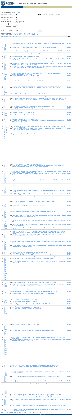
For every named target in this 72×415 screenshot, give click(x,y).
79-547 (5, 69)
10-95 (5, 248)
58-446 (5, 192)
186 (4, 367)
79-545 (5, 68)
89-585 (5, 64)
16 (19, 34)
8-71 (4, 136)
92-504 (5, 271)
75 (4, 56)
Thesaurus (19, 12)
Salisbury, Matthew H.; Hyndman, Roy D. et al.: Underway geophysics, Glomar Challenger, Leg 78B (33, 330)
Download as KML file (31, 33)
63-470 (5, 237)
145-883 (5, 228)
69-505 (5, 265)
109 (4, 334)
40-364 (5, 49)
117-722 (5, 199)
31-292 (5, 148)
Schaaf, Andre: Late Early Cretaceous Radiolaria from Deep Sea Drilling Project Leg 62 (30, 80)
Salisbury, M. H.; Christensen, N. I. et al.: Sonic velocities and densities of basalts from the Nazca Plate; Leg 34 (35, 365)
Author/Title (14, 36)
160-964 (5, 372)
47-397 (5, 292)
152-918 (5, 407)
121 (4, 169)
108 (4, 224)
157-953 (5, 97)
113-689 (5, 54)
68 (4, 258)
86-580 (5, 257)
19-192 (5, 41)
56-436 (5, 206)
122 (4, 165)
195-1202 (5, 297)
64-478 (5, 177)
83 (4, 268)
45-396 (5, 212)
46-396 (5, 214)
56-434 (5, 377)
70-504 (5, 267)
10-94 (5, 247)
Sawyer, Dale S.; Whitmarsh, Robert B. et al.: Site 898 (23, 114)
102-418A (6, 323)
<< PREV (2, 34)
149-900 (5, 111)
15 (17, 34)
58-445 (5, 191)
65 (4, 179)
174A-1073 (6, 124)
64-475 (5, 175)
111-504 (5, 273)
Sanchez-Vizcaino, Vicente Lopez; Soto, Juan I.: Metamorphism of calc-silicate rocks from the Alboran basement (35, 254)
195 (4, 131)
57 (4, 201)
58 (4, 190)
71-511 (5, 71)
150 (4, 398)
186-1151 (5, 369)
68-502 (5, 259)
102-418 (5, 92)
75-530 (5, 57)
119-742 (5, 388)
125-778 (5, 129)
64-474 (5, 174)
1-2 (4, 94)
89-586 (5, 65)
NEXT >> (39, 34)
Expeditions (14, 12)
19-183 (5, 40)
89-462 (5, 78)
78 (4, 332)
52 (4, 87)
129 (4, 366)
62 (4, 80)
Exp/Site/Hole (6, 36)
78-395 (5, 333)
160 (4, 371)
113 (4, 53)
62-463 (5, 81)
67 (4, 162)
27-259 (5, 44)
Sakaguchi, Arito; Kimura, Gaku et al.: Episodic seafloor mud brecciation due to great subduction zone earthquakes (36, 394)
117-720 (5, 197)
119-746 (5, 392)
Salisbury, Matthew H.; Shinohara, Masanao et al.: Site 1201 (24, 299)
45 (4, 211)
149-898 (5, 115)
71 (4, 70)
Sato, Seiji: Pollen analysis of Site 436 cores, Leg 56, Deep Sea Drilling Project (28, 205)
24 (32, 34)
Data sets (3, 12)
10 (9, 34)
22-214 (5, 142)
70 (4, 266)
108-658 (5, 225)
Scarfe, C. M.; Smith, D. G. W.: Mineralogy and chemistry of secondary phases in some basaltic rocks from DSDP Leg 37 (37, 86)
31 (4, 147)
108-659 (5, 226)
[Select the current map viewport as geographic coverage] (15, 22)
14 (15, 34)
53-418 (5, 90)
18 (22, 34)
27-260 (5, 45)
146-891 (5, 285)
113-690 (5, 55)
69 (4, 263)
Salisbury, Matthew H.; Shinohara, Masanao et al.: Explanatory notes (26, 307)
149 (4, 110)
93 (4, 220)
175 (4, 50)
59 (4, 160)
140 (4, 276)
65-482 (5, 180)
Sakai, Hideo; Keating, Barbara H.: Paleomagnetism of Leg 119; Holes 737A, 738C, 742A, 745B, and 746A (34, 383)
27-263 (5, 46)
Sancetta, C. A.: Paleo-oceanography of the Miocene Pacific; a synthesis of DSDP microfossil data (32, 281)
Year (10, 36)
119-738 (5, 386)
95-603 (5, 223)
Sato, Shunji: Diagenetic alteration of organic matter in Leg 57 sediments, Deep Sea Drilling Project (33, 201)
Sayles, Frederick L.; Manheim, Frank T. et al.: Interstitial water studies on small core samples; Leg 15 (33, 106)
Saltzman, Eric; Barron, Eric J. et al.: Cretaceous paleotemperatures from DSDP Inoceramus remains (33, 293)
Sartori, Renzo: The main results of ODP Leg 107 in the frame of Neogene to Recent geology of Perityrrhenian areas (36, 218)
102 (4, 91)
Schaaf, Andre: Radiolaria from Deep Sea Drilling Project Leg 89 (25, 75)
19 (24, 34)
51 (4, 355)
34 (4, 152)
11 (10, 34)
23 (30, 34)
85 (4, 399)
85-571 (5, 400)
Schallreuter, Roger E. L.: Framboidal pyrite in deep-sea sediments (26, 56)
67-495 (5, 163)
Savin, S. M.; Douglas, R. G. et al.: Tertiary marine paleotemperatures (26, 164)
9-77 (4, 62)
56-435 (5, 378)
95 (4, 222)
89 (4, 63)
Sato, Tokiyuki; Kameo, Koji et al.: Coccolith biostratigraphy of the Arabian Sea (28, 196)
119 (4, 383)
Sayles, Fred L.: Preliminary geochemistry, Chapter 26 (23, 107)
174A (5, 123)
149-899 (5, 113)
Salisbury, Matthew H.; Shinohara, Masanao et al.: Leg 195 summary (26, 306)
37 (4, 86)
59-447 (5, 216)
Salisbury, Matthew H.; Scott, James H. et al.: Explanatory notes (25, 324)
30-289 (5, 146)
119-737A (5, 385)
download (69, 43)
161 (4, 254)
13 (14, 34)
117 (4, 196)
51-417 (5, 356)
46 (4, 213)
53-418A (5, 320)
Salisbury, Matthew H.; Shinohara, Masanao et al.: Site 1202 (24, 296)
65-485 (5, 182)
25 (34, 34)
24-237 (5, 144)
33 (4, 150)
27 (4, 43)
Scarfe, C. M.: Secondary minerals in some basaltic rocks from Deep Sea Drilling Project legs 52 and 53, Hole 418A (36, 87)
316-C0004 (6, 396)
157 (4, 96)
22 (29, 34)
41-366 (5, 283)
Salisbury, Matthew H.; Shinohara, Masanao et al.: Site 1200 (24, 301)
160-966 (5, 373)
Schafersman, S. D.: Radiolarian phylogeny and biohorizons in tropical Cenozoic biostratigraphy (32, 61)
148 (4, 278)
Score (2, 36)
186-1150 (5, 368)
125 (4, 128)
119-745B (5, 391)
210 (4, 120)
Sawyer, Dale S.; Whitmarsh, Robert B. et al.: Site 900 (23, 110)
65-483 (5, 181)
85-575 (5, 404)
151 (4, 193)
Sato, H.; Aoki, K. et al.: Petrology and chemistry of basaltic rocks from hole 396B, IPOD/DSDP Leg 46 (33, 211)
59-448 (5, 161)
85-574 (5, 403)
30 (4, 145)
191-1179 (5, 240)
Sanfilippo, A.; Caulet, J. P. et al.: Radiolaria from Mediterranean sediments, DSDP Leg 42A (31, 252)
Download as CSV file (22, 33)
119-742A (5, 389)
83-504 (5, 269)
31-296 (5, 149)
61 (4, 75)
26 (36, 34)
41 (4, 230)
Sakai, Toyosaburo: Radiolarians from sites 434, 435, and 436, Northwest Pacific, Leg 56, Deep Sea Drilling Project (36, 376)
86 (4, 256)
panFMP (45, 414)
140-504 (5, 277)
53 (4, 89)
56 (4, 205)
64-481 (5, 178)
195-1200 (5, 132)
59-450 (5, 217)
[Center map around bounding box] (8, 24)
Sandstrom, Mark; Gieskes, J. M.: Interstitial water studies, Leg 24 (25, 253)
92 (4, 270)
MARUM (33, 414)
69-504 (5, 264)
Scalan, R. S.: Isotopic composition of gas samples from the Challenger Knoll (28, 93)
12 (12, 34)
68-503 (5, 260)
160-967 (5, 374)
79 (4, 58)
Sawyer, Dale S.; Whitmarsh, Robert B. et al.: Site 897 (23, 117)
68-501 (5, 262)
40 (4, 47)
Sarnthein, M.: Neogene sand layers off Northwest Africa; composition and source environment (32, 230)
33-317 (5, 151)
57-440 (5, 204)
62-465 (5, 83)
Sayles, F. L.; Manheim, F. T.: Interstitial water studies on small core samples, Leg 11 (29, 108)
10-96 (5, 249)
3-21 (4, 294)
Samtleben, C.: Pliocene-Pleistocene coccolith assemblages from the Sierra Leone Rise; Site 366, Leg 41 (34, 282)
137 (4, 274)
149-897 (5, 118)
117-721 (5, 198)
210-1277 (5, 122)
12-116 (5, 140)
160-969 (5, 375)
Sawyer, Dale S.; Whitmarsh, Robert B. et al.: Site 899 (23, 112)
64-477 (5, 176)
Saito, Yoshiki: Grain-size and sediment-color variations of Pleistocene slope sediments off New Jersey (33, 398)
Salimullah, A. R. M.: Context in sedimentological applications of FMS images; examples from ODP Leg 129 (34, 366)
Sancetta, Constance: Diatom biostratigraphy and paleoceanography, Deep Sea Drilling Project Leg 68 (33, 258)
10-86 (5, 246)
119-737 (5, 384)
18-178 (5, 38)
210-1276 (5, 121)
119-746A (5, 393)
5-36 (4, 235)
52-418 (5, 88)
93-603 (5, 221)
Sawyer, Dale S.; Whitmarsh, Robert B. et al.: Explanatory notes (25, 119)
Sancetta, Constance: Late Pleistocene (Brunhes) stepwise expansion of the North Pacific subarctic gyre (34, 256)
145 (4, 227)
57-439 (5, 203)
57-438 (5, 202)
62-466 (5, 84)
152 (4, 171)
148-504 (5, 279)
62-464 (5, 82)
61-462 (5, 76)
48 (4, 100)
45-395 (5, 331)
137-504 (5, 275)
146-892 (5, 286)
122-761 (5, 166)
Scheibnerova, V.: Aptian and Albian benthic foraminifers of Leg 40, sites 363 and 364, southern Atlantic (34, 47)
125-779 (5, 130)
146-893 (5, 74)
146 (4, 73)
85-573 (5, 402)
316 (4, 394)
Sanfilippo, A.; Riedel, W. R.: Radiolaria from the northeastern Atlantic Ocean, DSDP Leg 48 (31, 250)
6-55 (4, 134)
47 (4, 291)
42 (4, 252)
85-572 (5, 401)
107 (4, 218)
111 (4, 272)
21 (27, 34)
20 (25, 34)
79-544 (5, 67)
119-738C (5, 387)
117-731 (5, 200)
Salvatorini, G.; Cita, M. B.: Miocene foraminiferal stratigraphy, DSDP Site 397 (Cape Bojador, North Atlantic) (34, 291)
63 (4, 236)
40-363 (5, 48)
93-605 (5, 410)
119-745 (5, 390)
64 (4, 173)
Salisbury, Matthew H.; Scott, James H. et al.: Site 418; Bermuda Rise (26, 308)
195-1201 (5, 300)
